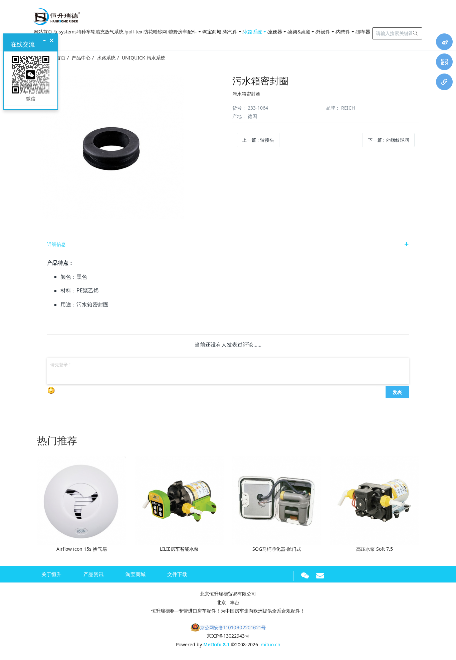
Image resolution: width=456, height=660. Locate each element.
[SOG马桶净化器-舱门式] (276, 500)
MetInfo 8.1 (216, 644)
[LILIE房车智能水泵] (179, 500)
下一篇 (388, 140)
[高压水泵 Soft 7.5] (374, 500)
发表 (397, 392)
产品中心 (81, 57)
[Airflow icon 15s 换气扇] (81, 500)
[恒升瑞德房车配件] (56, 15)
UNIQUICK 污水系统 (143, 57)
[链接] (444, 82)
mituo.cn (270, 644)
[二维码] (444, 61)
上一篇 (258, 140)
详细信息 (56, 244)
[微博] (444, 41)
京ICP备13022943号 (228, 636)
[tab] (228, 244)
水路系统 (106, 57)
